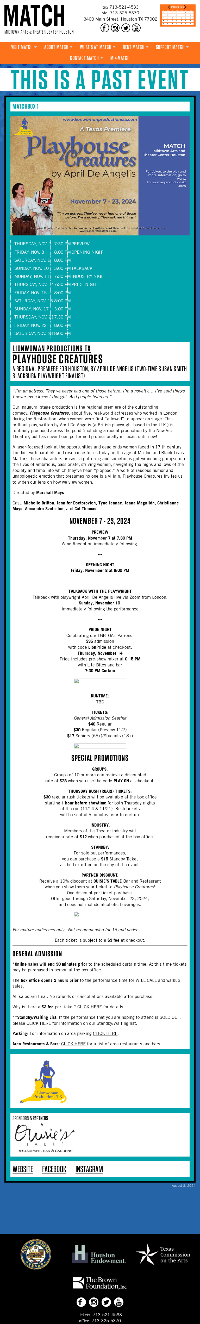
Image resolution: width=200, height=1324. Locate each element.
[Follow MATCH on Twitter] (125, 27)
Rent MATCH (134, 47)
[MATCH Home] (34, 15)
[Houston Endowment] (99, 1263)
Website (22, 1169)
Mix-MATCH (120, 58)
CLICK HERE (89, 1006)
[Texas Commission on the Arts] (163, 1266)
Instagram (89, 1169)
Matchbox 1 (25, 106)
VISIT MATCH (22, 47)
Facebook (54, 1169)
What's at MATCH (95, 47)
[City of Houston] (36, 1268)
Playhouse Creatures (57, 358)
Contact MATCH (84, 58)
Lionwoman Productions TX (51, 348)
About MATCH (56, 47)
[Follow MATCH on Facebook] (105, 27)
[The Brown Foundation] (100, 1289)
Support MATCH (170, 47)
